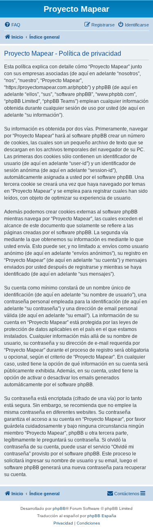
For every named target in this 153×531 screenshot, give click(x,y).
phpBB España (101, 516)
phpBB (59, 508)
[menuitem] (12, 25)
